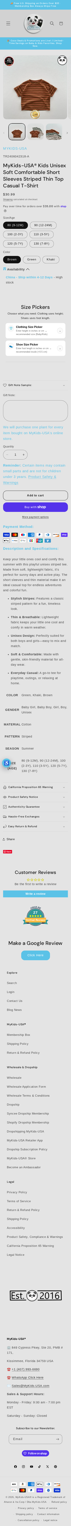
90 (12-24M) (43, 225)
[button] (8, 23)
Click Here (35, 955)
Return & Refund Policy (23, 1052)
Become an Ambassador (24, 1167)
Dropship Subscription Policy (27, 1149)
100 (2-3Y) (15, 234)
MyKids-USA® (24, 1497)
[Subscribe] (57, 1439)
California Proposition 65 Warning (30, 1245)
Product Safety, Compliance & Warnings (35, 1237)
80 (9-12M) (15, 225)
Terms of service (47, 1508)
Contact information (48, 1514)
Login (10, 992)
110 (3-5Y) (41, 234)
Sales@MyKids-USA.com (30, 1386)
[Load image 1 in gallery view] (17, 131)
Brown (12, 259)
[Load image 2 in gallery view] (35, 131)
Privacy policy (26, 1508)
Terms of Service (19, 1201)
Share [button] (11, 839)
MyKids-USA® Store (21, 1158)
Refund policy (59, 1502)
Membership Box (18, 1035)
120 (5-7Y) (15, 243)
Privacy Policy (17, 1192)
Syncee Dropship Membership (28, 1113)
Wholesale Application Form (26, 1086)
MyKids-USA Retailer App (25, 1140)
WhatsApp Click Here (28, 1377)
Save (9, 851)
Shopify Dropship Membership (28, 1122)
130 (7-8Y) (41, 243)
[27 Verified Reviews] (35, 932)
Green (31, 259)
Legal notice (50, 1520)
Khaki (51, 259)
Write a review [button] (35, 893)
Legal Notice (15, 1254)
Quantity (8, 446)
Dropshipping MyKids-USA (25, 1131)
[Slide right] (67, 133)
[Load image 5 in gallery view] (54, 131)
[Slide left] (4, 133)
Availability (16, 269)
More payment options (35, 516)
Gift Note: (9, 395)
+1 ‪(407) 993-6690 (25, 1369)
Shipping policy (24, 1514)
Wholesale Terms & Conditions (28, 1095)
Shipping (8, 199)
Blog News (14, 1010)
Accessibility (16, 1228)
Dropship (13, 1104)
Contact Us (15, 1001)
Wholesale (14, 1077)
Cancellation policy (28, 1520)
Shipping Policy (18, 1043)
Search (12, 983)
